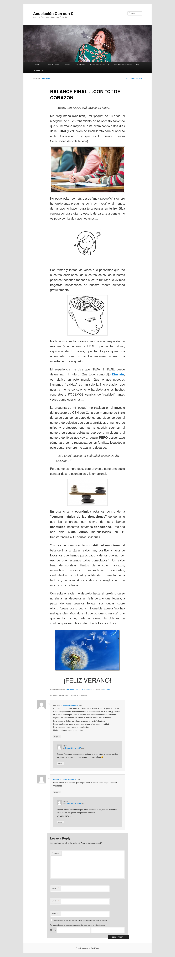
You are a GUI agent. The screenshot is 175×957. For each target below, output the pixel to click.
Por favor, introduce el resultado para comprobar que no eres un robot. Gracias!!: (78, 925)
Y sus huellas (80, 64)
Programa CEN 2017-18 (76, 689)
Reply (57, 736)
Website (55, 913)
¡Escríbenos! (38, 70)
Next (139, 78)
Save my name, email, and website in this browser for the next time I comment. (80, 920)
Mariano (56, 779)
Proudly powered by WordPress (87, 948)
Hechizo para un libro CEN (99, 64)
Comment (56, 853)
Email (55, 901)
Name (55, 888)
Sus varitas (67, 64)
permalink (106, 689)
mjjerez (89, 689)
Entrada (37, 64)
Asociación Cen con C (53, 13)
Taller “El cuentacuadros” (122, 64)
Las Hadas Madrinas (51, 64)
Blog (137, 64)
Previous (130, 78)
